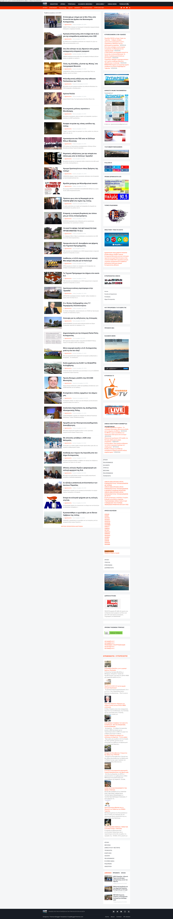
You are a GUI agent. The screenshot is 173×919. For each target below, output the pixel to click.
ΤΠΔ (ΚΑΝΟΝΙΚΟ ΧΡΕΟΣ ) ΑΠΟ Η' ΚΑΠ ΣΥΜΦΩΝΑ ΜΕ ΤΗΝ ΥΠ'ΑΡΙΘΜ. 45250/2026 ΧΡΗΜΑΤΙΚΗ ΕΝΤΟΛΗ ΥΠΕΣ (116, 502)
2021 (107, 523)
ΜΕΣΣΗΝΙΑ (108, 845)
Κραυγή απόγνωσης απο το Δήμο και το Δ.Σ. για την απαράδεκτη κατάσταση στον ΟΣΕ (81, 35)
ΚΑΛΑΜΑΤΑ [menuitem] (106, 465)
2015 (107, 534)
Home (106, 291)
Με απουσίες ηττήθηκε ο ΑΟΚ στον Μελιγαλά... (77, 439)
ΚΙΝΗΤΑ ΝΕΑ (108, 853)
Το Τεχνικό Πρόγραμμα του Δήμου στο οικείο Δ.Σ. (81, 274)
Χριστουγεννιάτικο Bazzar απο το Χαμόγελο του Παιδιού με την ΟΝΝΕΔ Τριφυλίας (115, 809)
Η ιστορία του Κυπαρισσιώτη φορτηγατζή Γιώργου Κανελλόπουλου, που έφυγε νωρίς (116, 771)
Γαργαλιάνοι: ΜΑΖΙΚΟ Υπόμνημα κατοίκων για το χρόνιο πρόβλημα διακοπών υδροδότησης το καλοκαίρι (116, 61)
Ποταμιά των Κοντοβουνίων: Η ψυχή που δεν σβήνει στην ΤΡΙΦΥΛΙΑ (116, 754)
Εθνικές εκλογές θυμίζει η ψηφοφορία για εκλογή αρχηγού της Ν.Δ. (79, 469)
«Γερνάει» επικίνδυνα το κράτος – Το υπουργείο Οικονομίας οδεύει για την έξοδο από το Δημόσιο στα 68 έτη (116, 429)
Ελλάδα (107, 254)
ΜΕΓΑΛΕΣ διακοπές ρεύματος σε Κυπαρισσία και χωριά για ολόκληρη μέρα (120, 897)
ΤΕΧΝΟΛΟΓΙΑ (108, 850)
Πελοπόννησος (119, 258)
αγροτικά (107, 258)
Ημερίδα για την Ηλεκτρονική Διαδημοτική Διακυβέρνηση (80, 424)
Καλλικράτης (108, 263)
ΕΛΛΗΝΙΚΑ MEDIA (109, 861)
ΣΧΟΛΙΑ (123, 873)
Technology (62, 8)
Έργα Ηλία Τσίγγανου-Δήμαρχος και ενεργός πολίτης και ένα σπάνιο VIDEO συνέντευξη (115, 705)
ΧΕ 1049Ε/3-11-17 (109, 641)
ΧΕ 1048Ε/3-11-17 (109, 643)
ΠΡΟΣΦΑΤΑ (116, 873)
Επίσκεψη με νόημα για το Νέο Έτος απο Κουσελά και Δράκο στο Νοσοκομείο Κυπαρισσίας (79, 19)
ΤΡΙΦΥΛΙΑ (107, 562)
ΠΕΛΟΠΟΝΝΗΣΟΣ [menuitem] (108, 462)
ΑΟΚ (115, 260)
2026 (107, 514)
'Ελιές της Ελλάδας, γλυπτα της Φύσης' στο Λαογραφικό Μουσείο (80, 65)
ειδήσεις (111, 254)
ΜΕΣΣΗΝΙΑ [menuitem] (106, 470)
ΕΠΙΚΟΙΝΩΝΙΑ (53, 8)
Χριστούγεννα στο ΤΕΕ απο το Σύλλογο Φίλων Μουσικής (79, 139)
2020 (107, 525)
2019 (107, 527)
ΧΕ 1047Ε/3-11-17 (109, 647)
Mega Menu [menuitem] (100, 4)
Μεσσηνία (114, 256)
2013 (107, 537)
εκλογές (126, 260)
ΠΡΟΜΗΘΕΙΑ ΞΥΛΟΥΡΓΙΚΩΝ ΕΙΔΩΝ (115, 645)
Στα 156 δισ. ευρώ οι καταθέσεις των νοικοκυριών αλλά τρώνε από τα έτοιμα (115, 433)
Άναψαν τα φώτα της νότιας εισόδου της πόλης (79, 124)
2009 (107, 544)
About (113, 917)
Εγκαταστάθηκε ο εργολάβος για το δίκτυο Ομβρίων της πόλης (80, 514)
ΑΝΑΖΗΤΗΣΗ (108, 866)
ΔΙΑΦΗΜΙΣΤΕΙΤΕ (109, 568)
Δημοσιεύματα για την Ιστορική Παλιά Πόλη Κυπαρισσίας (80, 334)
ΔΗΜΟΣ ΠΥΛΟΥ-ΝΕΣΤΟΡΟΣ (112, 848)
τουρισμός (108, 261)
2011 (107, 541)
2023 (107, 520)
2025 (107, 516)
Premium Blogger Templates (58, 917)
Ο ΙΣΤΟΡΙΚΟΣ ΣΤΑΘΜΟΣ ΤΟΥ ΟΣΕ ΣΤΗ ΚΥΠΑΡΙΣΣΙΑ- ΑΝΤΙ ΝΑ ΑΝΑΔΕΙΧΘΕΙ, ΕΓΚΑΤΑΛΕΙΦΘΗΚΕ (116, 724)
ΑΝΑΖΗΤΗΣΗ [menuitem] (54, 4)
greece (118, 253)
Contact (119, 917)
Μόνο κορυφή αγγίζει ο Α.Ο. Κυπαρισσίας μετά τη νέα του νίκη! (80, 349)
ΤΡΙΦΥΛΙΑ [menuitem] (106, 468)
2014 (107, 535)
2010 (107, 542)
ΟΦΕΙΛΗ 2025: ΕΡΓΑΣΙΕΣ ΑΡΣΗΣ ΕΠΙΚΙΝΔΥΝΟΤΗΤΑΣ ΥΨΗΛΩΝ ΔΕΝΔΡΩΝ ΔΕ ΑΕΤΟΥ (116, 494)
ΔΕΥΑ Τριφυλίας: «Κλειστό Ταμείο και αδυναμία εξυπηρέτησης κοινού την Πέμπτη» (120, 879)
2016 (107, 532)
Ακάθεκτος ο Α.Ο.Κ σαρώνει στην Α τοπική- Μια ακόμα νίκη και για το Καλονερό (80, 259)
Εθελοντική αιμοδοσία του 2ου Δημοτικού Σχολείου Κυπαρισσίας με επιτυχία (120, 888)
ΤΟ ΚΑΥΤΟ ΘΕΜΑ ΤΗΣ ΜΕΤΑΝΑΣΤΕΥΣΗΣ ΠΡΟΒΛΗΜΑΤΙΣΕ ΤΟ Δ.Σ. (80, 229)
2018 (107, 528)
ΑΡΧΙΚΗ (45, 8)
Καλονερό (115, 263)
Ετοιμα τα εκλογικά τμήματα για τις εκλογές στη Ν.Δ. (80, 499)
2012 (107, 539)
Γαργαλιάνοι (120, 260)
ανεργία (120, 263)
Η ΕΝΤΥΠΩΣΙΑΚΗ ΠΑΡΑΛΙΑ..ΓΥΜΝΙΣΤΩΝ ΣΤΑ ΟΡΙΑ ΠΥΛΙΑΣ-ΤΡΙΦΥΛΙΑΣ (116, 828)
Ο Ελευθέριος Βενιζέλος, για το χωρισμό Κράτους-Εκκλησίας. (116, 669)
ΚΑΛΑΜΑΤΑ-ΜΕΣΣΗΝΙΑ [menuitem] (85, 4)
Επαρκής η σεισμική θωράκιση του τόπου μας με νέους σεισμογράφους (80, 214)
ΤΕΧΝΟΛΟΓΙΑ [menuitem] (123, 4)
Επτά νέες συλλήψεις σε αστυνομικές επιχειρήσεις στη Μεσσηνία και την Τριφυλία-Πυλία (115, 48)
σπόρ (125, 258)
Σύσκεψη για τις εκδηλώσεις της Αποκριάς (80, 318)
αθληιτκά (116, 265)
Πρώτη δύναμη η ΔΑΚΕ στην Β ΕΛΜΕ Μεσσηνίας (78, 379)
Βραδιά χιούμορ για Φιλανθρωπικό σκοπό (80, 183)
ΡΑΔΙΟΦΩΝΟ (108, 864)
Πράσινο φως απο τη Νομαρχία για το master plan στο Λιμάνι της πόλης (78, 199)
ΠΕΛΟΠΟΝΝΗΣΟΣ (109, 858)
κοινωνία (120, 256)
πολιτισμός (126, 256)
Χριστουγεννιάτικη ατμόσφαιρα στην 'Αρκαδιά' (78, 289)
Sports (70, 8)
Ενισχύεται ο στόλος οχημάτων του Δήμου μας (80, 394)
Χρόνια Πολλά (69, 93)
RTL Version (127, 917)
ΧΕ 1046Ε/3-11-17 (109, 648)
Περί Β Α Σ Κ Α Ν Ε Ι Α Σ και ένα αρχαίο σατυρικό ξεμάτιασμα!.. (115, 687)
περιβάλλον (123, 261)
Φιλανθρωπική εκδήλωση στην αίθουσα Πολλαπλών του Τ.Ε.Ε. (79, 80)
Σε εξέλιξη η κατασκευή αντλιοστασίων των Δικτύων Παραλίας (80, 484)
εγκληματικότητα (115, 261)
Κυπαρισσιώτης (109, 265)
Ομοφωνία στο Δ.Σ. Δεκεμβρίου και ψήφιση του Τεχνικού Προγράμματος (80, 244)
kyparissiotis (109, 253)
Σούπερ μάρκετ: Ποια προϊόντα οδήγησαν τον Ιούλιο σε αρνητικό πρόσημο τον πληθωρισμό (116, 445)
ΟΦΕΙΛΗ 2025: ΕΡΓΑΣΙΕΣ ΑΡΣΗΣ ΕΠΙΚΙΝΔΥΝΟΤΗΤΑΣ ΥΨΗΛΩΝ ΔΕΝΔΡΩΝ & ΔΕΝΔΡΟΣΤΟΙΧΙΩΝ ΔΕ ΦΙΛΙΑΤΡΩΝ (116, 488)
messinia (124, 253)
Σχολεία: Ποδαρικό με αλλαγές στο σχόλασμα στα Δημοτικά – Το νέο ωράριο (116, 736)
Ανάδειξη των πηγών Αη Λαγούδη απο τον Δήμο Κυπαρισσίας (80, 454)
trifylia (116, 254)
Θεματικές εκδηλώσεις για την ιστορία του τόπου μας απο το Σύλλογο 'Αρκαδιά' (80, 154)
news (114, 253)
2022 (107, 521)
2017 (107, 530)
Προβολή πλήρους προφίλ (112, 553)
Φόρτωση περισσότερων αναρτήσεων (72, 526)
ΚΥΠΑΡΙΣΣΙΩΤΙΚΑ (87, 8)
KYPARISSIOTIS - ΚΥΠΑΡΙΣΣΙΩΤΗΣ (115, 656)
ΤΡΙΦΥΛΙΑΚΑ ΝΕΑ (99, 8)
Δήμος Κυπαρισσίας (110, 299)
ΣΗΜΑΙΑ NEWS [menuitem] (112, 4)
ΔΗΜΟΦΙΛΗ (108, 873)
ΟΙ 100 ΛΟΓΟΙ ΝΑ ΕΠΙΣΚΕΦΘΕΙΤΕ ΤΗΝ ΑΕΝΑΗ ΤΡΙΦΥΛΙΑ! (116, 789)
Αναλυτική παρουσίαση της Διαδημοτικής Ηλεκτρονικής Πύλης (80, 409)
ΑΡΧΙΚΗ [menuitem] (62, 4)
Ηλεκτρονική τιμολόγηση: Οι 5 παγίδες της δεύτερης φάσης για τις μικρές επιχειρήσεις (116, 439)
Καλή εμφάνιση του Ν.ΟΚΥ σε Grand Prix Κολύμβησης (79, 364)
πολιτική (107, 260)
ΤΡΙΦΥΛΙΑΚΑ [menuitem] (71, 4)
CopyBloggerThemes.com (75, 917)
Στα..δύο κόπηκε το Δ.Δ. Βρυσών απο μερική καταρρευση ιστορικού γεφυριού (81, 50)
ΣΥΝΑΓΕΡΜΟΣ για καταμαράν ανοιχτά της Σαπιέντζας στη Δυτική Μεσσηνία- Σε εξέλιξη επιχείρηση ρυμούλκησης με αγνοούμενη (116, 55)
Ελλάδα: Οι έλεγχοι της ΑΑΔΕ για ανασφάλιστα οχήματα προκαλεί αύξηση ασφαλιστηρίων (116, 450)
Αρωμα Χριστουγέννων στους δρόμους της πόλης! (80, 169)
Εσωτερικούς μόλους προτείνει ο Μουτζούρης (76, 109)
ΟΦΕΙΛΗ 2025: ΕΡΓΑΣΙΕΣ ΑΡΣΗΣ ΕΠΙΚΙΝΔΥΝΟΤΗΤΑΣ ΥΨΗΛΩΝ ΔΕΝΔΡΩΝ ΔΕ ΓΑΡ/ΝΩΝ (116, 483)
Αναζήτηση (107, 297)
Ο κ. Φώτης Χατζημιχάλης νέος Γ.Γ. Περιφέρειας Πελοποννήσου (77, 304)
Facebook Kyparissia (111, 294)
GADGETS (77, 8)
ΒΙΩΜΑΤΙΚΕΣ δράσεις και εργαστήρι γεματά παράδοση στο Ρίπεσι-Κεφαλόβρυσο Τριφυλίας (117, 66)
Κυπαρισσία (108, 256)
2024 (107, 518)
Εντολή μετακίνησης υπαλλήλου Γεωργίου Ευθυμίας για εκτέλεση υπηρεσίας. (116, 498)
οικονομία (112, 258)
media (111, 260)
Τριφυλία (120, 254)
